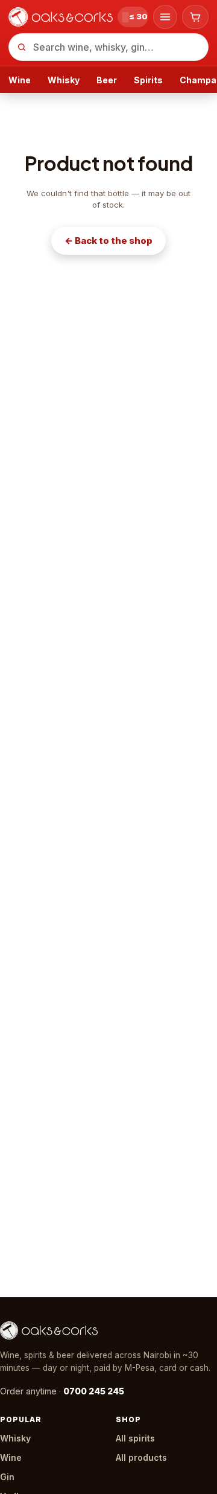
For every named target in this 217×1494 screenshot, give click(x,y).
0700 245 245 (93, 1391)
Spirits (148, 80)
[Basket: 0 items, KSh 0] (195, 17)
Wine (19, 80)
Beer (106, 80)
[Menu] (165, 17)
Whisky (64, 80)
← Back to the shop (108, 240)
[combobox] (108, 47)
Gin (7, 1477)
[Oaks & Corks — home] (60, 17)
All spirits (135, 1438)
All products (141, 1457)
